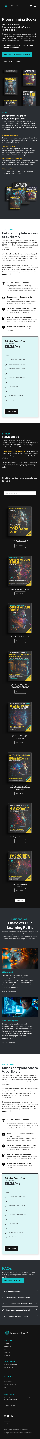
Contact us (7, 1355)
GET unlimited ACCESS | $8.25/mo (17, 55)
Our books (7, 1379)
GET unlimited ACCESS (13, 1280)
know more (11, 411)
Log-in (5, 1388)
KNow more (11, 1248)
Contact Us (10, 1405)
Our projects (7, 1346)
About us (6, 1343)
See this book (20, 545)
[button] (35, 5)
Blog (5, 1349)
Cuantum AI (7, 1352)
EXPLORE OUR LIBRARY (12, 61)
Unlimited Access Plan (10, 1385)
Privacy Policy (7, 1420)
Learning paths (8, 1382)
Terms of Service (7, 1423)
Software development (10, 1364)
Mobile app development (11, 1370)
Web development (9, 1367)
